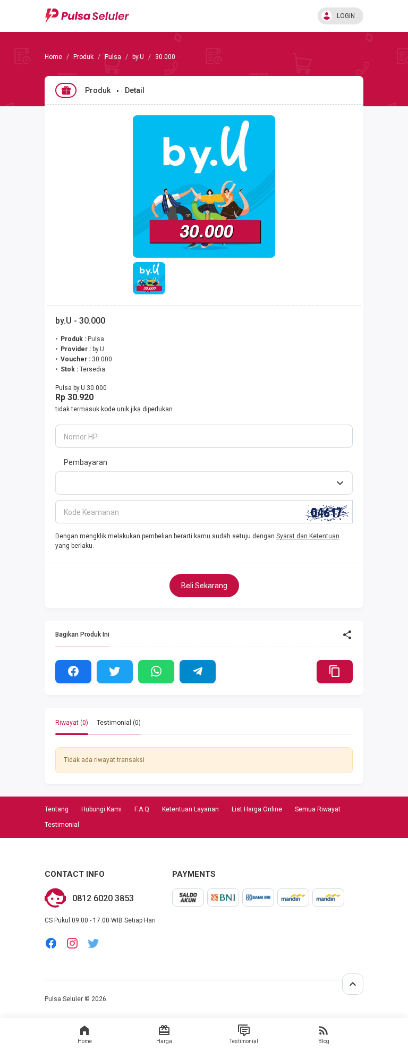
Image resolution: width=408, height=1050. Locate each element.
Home (85, 1041)
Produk (83, 57)
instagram (72, 943)
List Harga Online (257, 809)
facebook (51, 943)
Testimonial (244, 1041)
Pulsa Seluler (64, 999)
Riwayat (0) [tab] (71, 722)
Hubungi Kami (101, 809)
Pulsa (113, 57)
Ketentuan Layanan (190, 809)
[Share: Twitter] (115, 671)
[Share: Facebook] (73, 671)
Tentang (57, 809)
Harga (164, 1041)
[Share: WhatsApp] (156, 671)
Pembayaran (85, 462)
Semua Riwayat (318, 809)
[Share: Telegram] (198, 671)
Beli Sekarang (204, 585)
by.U (138, 57)
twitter (93, 943)
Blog (323, 1041)
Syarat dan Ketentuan (307, 536)
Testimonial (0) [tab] (119, 722)
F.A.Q (141, 809)
